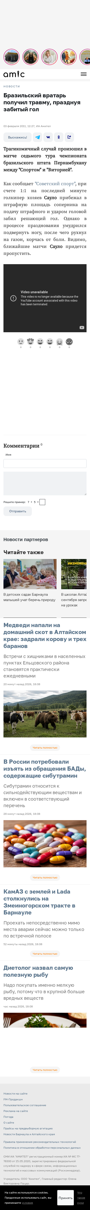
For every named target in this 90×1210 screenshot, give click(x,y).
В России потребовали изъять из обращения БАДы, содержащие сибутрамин (44, 768)
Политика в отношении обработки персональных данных (42, 1147)
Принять (65, 1198)
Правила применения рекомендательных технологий (39, 1142)
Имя (8, 454)
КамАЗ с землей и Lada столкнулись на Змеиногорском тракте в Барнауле (39, 902)
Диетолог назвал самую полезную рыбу (38, 971)
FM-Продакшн (13, 1099)
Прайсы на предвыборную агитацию (28, 1128)
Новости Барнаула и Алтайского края (29, 1134)
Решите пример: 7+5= (21, 502)
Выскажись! (17, 137)
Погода (8, 1116)
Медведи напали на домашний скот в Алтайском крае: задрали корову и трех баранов (45, 635)
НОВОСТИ (11, 86)
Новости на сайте (15, 1093)
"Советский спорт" (55, 184)
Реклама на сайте (15, 1111)
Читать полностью (45, 747)
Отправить (17, 511)
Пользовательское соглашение (24, 1105)
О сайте (8, 1122)
